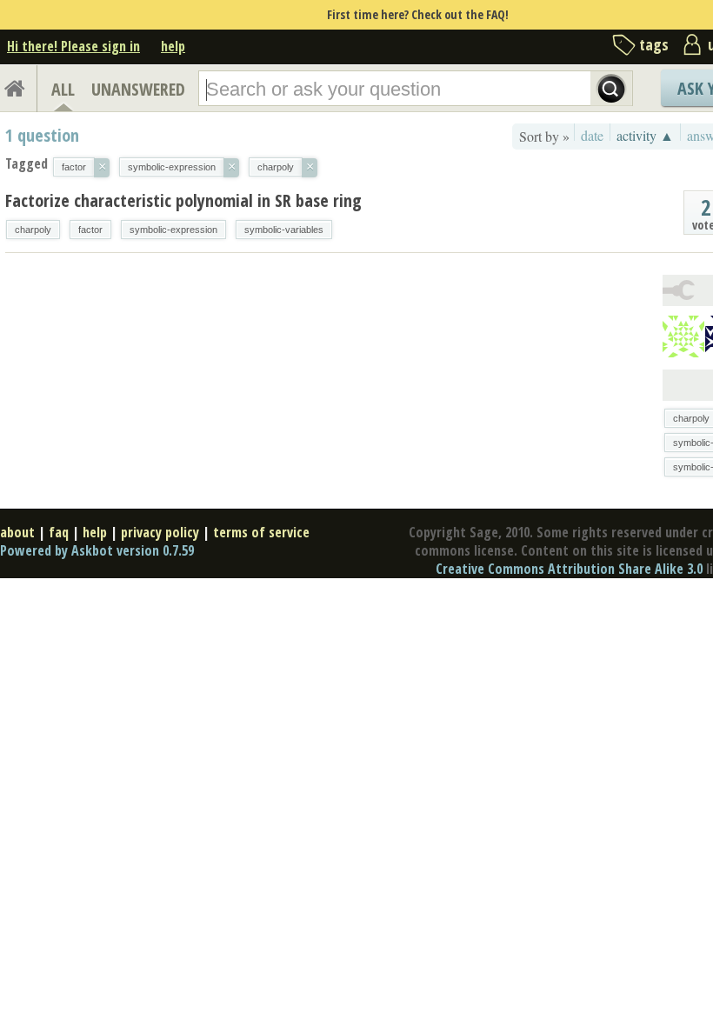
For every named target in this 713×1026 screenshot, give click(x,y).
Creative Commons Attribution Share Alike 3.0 (569, 568)
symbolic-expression (173, 229)
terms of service (261, 532)
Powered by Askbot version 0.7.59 (97, 550)
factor (90, 229)
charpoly (33, 229)
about (17, 532)
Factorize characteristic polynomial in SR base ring (183, 200)
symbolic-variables (283, 229)
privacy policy (160, 532)
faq (59, 532)
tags (654, 44)
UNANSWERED (138, 89)
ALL (63, 89)
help (173, 46)
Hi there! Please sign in (73, 46)
